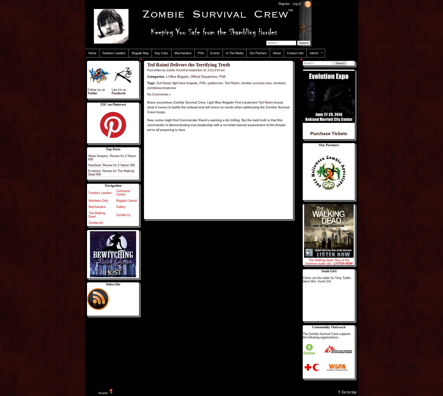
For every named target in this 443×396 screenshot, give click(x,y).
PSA (201, 53)
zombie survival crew (256, 83)
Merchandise (183, 53)
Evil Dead (164, 83)
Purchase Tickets (328, 133)
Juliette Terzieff (175, 70)
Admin (312, 53)
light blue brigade (185, 83)
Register (284, 4)
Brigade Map (140, 53)
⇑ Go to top (347, 392)
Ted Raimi (232, 83)
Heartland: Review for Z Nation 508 (111, 165)
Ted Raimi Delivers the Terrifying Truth (188, 64)
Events (215, 53)
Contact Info (295, 53)
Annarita (103, 393)
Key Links (161, 53)
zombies (279, 83)
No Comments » (159, 94)
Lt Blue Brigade (177, 76)
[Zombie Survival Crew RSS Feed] (307, 4)
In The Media (234, 53)
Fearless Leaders (114, 53)
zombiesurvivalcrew (161, 88)
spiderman (215, 83)
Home (92, 53)
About (277, 53)
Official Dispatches (203, 76)
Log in (297, 4)
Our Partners (258, 53)
